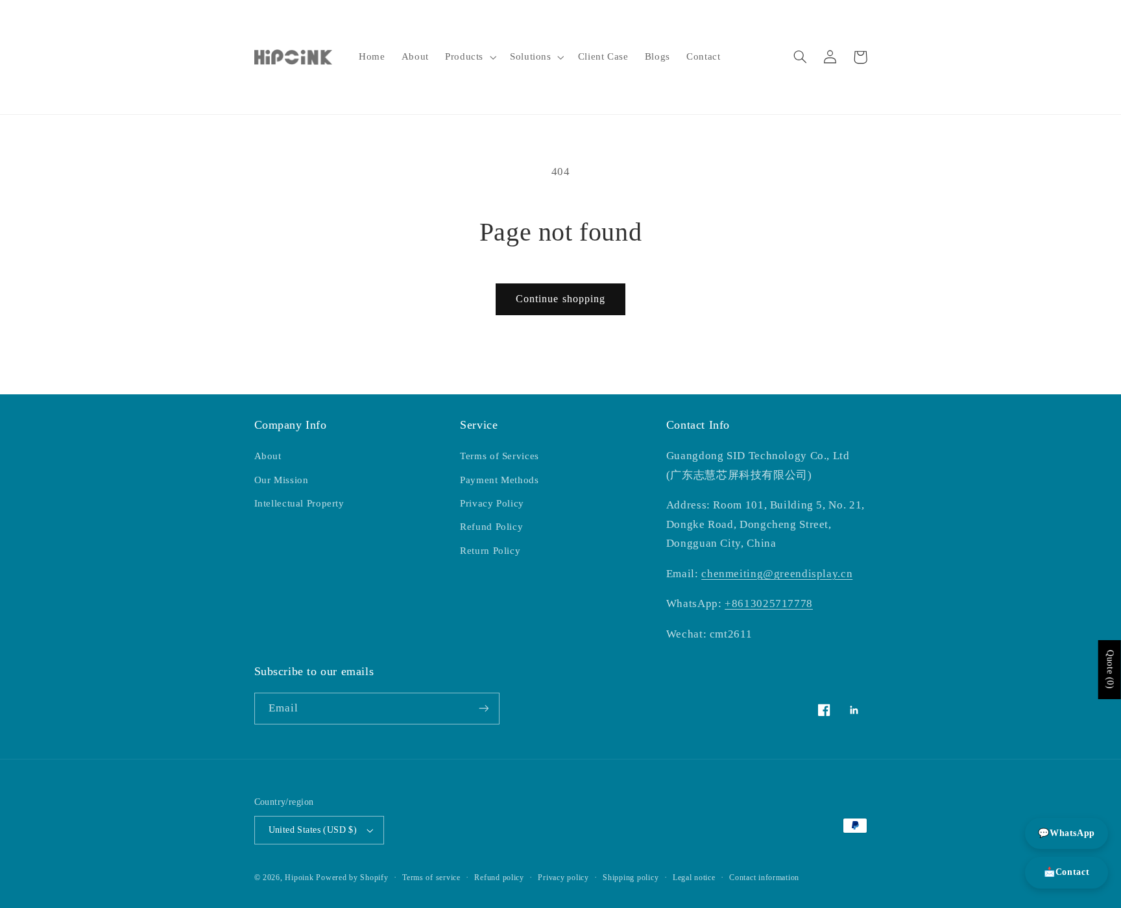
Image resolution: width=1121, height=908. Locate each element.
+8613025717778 (769, 603)
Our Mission (281, 480)
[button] (469, 57)
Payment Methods (499, 480)
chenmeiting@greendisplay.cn (776, 574)
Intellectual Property (299, 503)
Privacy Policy (492, 503)
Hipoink (299, 877)
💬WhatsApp (1066, 833)
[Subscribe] (483, 708)
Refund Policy (491, 526)
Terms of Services (499, 456)
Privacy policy (563, 877)
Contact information (764, 877)
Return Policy (490, 550)
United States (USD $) (313, 830)
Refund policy (499, 877)
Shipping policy (630, 877)
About (268, 456)
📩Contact (1066, 872)
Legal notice (694, 877)
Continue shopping (560, 298)
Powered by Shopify (352, 877)
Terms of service (431, 877)
